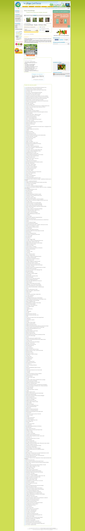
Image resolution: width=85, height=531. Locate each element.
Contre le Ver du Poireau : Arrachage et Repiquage (34, 203)
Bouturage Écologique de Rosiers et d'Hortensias (33, 426)
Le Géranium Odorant (29, 415)
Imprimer (43, 27)
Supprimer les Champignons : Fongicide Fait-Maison (34, 147)
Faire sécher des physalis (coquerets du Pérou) (33, 338)
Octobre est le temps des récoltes (31, 501)
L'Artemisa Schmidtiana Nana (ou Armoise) (32, 438)
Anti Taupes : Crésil (29, 340)
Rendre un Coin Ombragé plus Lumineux (32, 225)
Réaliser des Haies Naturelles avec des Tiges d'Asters (34, 411)
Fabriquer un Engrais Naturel (30, 255)
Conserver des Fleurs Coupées (31, 165)
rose (19, 32)
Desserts (16, 27)
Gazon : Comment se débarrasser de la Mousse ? (33, 119)
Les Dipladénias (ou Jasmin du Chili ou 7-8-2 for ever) (34, 480)
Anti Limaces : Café (29, 91)
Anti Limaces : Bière (29, 235)
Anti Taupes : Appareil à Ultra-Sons (31, 444)
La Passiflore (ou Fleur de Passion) (31, 160)
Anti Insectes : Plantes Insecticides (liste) (32, 146)
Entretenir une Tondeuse (30, 272)
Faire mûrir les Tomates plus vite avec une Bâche (34, 373)
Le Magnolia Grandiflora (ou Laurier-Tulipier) (33, 382)
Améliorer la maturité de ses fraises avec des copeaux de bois (36, 339)
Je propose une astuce (18, 16)
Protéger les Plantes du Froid (30, 467)
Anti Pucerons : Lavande (30, 196)
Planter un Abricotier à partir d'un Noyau (32, 349)
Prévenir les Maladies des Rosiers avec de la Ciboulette (34, 485)
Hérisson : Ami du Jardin (30, 207)
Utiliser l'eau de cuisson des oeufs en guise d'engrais (34, 517)
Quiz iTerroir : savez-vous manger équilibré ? (61, 35)
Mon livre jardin (17, 18)
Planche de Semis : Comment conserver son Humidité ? (35, 99)
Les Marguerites (28, 311)
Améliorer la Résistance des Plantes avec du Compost (34, 154)
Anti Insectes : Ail (28, 363)
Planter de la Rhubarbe (29, 277)
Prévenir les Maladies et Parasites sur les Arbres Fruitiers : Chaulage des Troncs (38, 126)
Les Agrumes (28, 125)
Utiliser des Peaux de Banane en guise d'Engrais (33, 470)
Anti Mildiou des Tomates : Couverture (32, 389)
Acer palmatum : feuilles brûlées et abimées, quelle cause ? (35, 523)
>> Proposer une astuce (38, 79)
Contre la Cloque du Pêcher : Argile (31, 479)
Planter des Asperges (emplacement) (32, 279)
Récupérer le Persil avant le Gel (31, 456)
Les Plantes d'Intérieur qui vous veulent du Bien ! (33, 202)
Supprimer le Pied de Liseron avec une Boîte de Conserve (35, 449)
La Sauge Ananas (28, 356)
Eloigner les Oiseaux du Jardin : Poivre (32, 142)
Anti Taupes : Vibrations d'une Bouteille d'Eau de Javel (34, 240)
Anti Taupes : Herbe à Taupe (30, 377)
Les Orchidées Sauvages (30, 306)
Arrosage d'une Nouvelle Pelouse (31, 116)
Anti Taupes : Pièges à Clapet (30, 239)
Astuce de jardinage (29, 10)
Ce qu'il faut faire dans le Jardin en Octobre (33, 115)
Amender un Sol (28, 463)
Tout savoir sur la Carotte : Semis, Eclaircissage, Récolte (35, 317)
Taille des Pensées (29, 439)
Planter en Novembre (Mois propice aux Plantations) (34, 247)
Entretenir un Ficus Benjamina (31, 175)
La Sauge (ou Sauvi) (29, 329)
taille (21, 33)
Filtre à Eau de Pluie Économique (31, 406)
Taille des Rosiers (28, 427)
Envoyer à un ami (45, 28)
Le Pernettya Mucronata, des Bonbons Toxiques (33, 445)
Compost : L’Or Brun (29, 451)
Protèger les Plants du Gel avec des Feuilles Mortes (34, 429)
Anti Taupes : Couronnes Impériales (31, 166)
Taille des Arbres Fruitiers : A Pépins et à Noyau (33, 114)
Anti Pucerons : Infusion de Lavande (31, 496)
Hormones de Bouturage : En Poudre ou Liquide (33, 194)
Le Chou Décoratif (29, 506)
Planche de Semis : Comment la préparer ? (32, 110)
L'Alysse (27, 288)
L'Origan (27, 310)
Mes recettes (25, 6)
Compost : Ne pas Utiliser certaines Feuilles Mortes (34, 205)
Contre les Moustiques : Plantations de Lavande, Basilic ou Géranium (30, 69)
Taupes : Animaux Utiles (29, 159)
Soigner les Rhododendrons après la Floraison (33, 367)
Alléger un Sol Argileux (29, 141)
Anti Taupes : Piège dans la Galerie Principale (33, 261)
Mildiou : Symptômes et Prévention (31, 181)
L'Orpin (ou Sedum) (29, 346)
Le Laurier (27, 312)
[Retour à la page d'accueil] (25, 15)
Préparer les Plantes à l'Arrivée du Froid (32, 153)
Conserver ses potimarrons (30, 396)
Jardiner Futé (28, 355)
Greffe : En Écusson (29, 174)
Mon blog (50, 6)
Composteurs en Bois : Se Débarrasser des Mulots (34, 195)
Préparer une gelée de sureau (30, 301)
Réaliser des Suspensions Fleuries (31, 486)
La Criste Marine (28, 412)
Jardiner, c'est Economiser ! (30, 361)
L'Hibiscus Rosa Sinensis (30, 176)
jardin (20, 39)
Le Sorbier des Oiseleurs (30, 169)
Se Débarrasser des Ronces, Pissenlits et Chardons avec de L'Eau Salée (37, 97)
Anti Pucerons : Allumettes (30, 481)
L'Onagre (27, 390)
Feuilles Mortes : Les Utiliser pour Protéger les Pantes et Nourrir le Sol (37, 200)
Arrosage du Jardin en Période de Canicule (32, 434)
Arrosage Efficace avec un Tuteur (31, 152)
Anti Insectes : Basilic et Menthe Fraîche (32, 155)
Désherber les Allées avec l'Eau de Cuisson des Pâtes (34, 472)
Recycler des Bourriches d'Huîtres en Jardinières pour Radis (35, 334)
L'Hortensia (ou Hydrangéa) (30, 399)
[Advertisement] (61, 53)
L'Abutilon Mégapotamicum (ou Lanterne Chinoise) (34, 492)
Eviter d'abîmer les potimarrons (31, 362)
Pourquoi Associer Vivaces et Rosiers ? (32, 469)
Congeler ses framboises (30, 404)
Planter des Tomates (29, 351)
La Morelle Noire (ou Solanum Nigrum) (32, 503)
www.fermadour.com (54, 528)
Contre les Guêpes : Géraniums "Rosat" (32, 401)
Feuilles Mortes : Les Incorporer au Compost (33, 454)
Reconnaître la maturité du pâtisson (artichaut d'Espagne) (35, 395)
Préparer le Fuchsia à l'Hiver (30, 157)
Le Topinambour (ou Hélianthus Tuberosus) (32, 258)
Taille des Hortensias (29, 113)
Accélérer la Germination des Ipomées (32, 374)
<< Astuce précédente (27, 23)
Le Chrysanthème (29, 424)
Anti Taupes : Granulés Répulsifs (30, 64)
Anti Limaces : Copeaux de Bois (31, 164)
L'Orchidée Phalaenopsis (30, 418)
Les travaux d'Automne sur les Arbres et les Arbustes (34, 502)
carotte (20, 37)
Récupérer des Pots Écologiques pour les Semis (33, 143)
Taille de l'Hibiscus (29, 191)
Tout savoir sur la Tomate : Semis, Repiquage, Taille (34, 269)
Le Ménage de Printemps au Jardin (31, 189)
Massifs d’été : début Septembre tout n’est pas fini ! (34, 280)
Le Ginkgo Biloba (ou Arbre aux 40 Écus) (32, 227)
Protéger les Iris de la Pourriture (31, 218)
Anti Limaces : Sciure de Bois (30, 433)
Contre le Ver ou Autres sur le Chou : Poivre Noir (33, 413)
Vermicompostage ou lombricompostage (32, 300)
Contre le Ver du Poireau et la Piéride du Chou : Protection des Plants (37, 385)
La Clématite (28, 252)
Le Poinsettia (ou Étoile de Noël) (31, 257)
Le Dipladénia (28, 360)
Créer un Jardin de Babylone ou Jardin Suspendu (33, 285)
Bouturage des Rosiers (29, 357)
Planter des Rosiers (29, 228)
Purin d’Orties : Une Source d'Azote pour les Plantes (34, 92)
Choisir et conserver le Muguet (31, 222)
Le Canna (27, 366)
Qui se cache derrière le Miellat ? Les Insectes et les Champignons (36, 384)
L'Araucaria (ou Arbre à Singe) (30, 335)
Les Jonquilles (28, 484)
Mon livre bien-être (18, 19)
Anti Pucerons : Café (29, 251)
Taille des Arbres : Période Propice (31, 446)
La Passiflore (28, 250)
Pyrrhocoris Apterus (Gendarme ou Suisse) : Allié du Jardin (35, 435)
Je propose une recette (18, 15)
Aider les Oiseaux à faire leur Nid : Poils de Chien (33, 171)
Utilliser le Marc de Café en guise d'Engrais (32, 341)
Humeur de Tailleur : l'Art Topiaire (31, 246)
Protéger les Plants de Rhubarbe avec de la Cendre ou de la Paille (36, 182)
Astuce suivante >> (49, 23)
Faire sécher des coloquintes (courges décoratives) (34, 217)
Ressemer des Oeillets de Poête (31, 394)
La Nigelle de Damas (29, 308)
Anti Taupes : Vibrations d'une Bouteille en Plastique (34, 208)
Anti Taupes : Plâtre (29, 201)
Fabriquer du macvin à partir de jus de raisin (33, 278)
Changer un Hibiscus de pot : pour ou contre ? (33, 283)
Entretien (31, 15)
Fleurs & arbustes (39, 15)
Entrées (16, 26)
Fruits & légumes (45, 15)
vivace (16, 32)
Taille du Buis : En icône (29, 352)
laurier (20, 35)
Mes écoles (44, 6)
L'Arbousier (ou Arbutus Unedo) (31, 197)
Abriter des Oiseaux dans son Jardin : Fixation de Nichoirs (35, 455)
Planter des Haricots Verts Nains (31, 313)
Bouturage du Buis (29, 236)
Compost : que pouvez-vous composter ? (32, 508)
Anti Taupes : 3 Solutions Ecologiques (32, 212)
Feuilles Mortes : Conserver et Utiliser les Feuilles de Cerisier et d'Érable (37, 462)
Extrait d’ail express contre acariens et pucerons (33, 522)
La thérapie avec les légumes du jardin (32, 513)
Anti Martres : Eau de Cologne (30, 519)
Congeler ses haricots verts (30, 495)
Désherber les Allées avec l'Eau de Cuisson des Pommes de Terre (36, 98)
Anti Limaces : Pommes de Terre (31, 211)
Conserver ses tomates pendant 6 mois (32, 405)
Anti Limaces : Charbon (29, 148)
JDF (49, 15)
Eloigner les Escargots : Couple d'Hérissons (32, 290)
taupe (20, 31)
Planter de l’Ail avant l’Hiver (30, 459)
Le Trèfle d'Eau (28, 318)
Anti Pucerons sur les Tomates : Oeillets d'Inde (33, 294)
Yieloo (42, 529)
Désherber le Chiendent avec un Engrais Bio (33, 518)
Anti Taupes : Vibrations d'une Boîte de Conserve (33, 256)
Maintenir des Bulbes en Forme (31, 133)
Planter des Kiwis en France (30, 124)
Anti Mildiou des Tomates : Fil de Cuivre (32, 158)
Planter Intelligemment (29, 421)
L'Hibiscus (27, 130)
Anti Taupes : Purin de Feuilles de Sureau (31, 66)
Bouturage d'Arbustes (29, 190)
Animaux (34, 15)
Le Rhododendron (29, 127)
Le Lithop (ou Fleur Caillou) (30, 423)
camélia (18, 33)
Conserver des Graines (29, 138)
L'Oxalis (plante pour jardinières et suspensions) (33, 491)
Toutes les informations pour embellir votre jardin (36, 12)
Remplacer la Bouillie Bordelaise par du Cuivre (33, 328)
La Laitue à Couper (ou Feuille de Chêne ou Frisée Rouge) (35, 327)
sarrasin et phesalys (61, 63)
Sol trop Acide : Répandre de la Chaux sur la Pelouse (34, 121)
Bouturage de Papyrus (29, 296)
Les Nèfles (27, 416)
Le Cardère (27, 450)
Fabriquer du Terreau (29, 108)
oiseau (17, 37)
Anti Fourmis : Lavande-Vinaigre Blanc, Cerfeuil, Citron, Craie (35, 475)
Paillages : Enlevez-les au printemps (31, 478)
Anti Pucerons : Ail (29, 437)
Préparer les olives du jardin (30, 332)
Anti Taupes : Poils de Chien (30, 417)
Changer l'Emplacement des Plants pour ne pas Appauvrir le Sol (36, 299)
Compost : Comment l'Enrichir (30, 323)
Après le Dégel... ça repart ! (30, 468)
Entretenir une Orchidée (29, 245)
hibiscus (21, 32)
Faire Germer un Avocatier (30, 266)
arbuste (20, 36)
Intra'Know (50, 529)
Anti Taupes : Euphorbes (29, 144)
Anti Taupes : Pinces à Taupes (30, 322)
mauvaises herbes (18, 39)
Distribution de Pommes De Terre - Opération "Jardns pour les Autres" (37, 224)
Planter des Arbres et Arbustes (31, 137)
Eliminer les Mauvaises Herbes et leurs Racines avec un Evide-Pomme (37, 219)
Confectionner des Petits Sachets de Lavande (33, 177)
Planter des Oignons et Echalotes (31, 268)
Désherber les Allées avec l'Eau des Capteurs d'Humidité (35, 230)
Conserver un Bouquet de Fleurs (31, 233)
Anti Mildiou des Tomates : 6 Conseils (32, 262)
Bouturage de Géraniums (30, 345)
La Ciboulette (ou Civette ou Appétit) (31, 273)
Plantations (27, 15)
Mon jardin (31, 6)
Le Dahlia (27, 321)
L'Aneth (27, 316)
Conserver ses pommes (29, 507)
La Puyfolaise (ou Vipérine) (30, 319)
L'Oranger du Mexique (29, 388)
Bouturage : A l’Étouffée (29, 103)
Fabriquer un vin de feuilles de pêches (32, 410)
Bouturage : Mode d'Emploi (30, 163)
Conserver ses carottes (29, 109)
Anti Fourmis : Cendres (29, 432)
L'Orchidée (27, 422)
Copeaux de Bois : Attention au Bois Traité (32, 241)
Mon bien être (37, 6)
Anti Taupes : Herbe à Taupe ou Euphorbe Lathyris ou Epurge (35, 379)
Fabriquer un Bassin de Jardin (30, 333)
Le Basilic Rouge (28, 291)
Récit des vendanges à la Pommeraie (32, 330)
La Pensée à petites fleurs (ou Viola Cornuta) (33, 213)
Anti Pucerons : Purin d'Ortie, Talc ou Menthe (33, 94)
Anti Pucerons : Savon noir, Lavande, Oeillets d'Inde (34, 149)
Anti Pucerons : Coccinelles (30, 473)
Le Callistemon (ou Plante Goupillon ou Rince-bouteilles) (35, 489)
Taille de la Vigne (28, 274)
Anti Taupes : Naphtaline (30, 295)
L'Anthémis (27, 307)
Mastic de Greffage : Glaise (30, 104)
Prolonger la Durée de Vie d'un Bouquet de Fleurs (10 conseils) (36, 267)
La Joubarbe (28, 372)
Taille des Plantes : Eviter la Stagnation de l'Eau (33, 93)
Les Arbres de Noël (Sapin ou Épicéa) (32, 223)
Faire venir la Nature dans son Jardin (31, 289)
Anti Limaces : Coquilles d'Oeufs (30, 61)
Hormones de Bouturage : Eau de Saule (32, 229)
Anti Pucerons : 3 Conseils (30, 120)
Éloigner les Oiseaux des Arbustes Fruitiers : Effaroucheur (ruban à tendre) (37, 443)
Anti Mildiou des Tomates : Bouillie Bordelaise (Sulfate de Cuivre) (36, 87)
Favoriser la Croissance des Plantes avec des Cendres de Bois (36, 135)
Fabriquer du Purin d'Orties (30, 132)
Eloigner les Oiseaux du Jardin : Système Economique (34, 350)
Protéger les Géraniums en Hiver (31, 400)
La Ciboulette (28, 371)
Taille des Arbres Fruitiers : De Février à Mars (33, 263)
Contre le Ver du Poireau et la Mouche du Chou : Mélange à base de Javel (37, 105)
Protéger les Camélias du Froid (31, 244)
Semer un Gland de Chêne (30, 440)
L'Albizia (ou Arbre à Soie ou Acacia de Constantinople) (34, 393)
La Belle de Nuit (28, 407)
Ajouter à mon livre (45, 30)
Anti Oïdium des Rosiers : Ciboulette (31, 136)
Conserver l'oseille (29, 216)
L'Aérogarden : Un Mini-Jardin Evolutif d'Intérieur (33, 284)
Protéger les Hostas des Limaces (31, 324)
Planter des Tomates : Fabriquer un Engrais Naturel (34, 88)
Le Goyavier (28, 368)
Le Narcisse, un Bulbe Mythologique (31, 474)
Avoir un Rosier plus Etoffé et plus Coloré (32, 490)
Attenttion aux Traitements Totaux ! (31, 383)
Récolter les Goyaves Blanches (31, 344)
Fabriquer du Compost (29, 131)
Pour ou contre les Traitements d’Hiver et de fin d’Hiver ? (35, 461)
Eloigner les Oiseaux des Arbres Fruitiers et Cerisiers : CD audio (36, 464)
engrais (17, 36)
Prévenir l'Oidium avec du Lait (29, 67)
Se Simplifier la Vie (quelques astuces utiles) (33, 234)
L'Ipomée (27, 378)
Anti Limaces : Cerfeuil (29, 170)
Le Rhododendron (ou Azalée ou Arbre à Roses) (33, 302)
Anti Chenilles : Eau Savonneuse (31, 183)
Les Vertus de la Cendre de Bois (31, 102)
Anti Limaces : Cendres (29, 184)
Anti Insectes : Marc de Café (29, 65)
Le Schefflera (28, 214)
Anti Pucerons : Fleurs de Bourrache (31, 305)
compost (17, 31)
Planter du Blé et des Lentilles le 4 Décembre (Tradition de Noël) (36, 206)
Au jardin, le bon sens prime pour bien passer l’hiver (34, 514)
